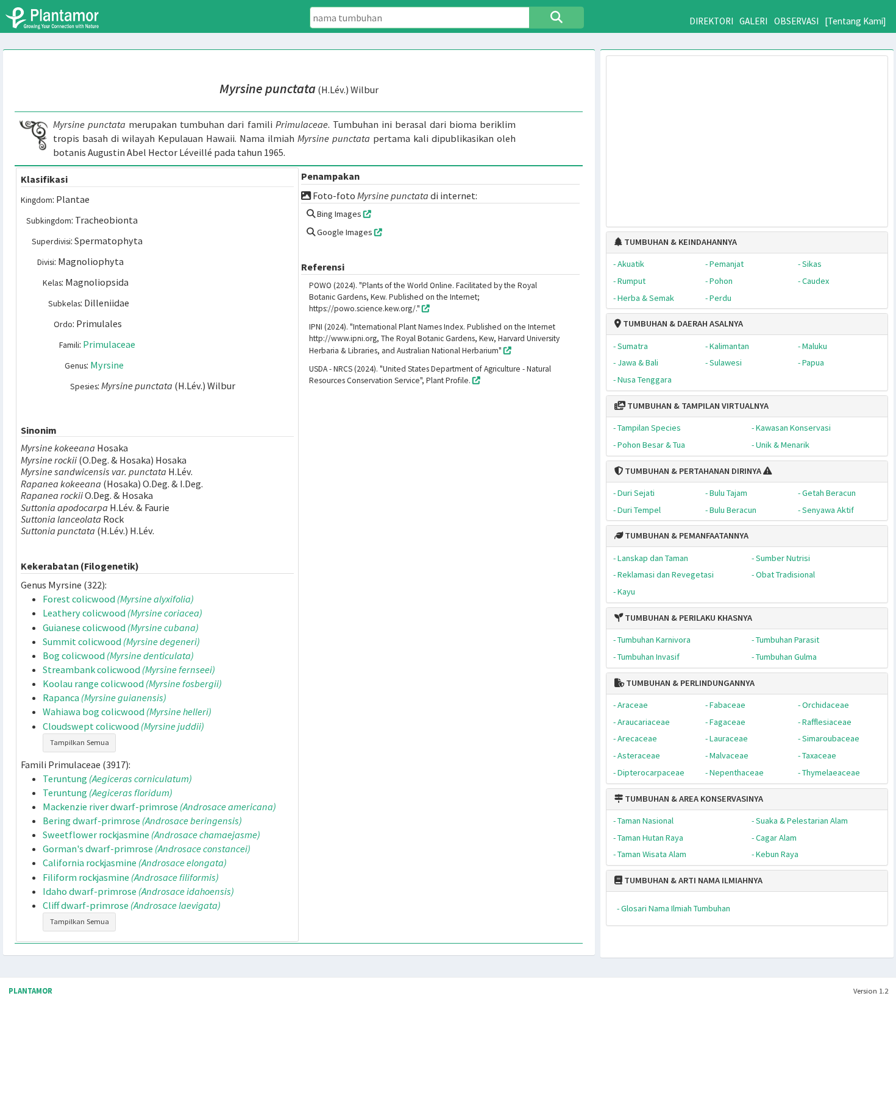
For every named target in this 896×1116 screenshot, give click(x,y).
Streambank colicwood (129, 669)
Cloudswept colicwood (123, 726)
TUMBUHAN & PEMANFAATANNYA (685, 535)
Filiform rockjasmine (131, 877)
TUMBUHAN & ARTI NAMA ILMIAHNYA (692, 880)
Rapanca (104, 697)
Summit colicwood (121, 641)
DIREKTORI (711, 21)
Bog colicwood (118, 655)
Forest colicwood (118, 599)
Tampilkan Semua (79, 742)
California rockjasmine (135, 862)
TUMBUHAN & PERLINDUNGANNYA (689, 682)
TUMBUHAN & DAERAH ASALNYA (682, 323)
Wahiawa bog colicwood (127, 711)
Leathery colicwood (122, 613)
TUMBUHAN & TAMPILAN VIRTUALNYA (697, 405)
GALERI (753, 21)
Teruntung (117, 778)
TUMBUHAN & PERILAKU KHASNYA (687, 617)
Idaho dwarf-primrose (138, 891)
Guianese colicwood (121, 627)
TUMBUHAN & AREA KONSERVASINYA (693, 798)
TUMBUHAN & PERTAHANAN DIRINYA (692, 470)
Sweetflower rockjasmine (151, 834)
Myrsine (107, 365)
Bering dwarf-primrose (142, 820)
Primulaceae (109, 344)
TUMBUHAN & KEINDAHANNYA (679, 241)
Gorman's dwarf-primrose (147, 848)
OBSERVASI (796, 21)
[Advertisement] (747, 135)
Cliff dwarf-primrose (132, 905)
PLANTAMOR (30, 990)
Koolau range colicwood (132, 683)
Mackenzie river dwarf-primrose (159, 806)
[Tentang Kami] (855, 21)
